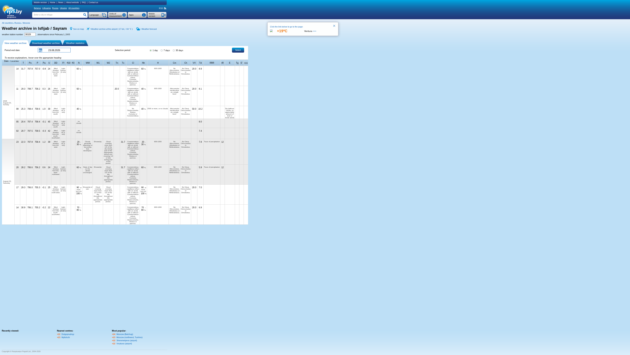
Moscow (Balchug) (124, 334)
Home (52, 2)
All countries (73, 8)
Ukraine (63, 8)
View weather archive (15, 43)
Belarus (37, 8)
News (60, 2)
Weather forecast (149, 29)
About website (72, 2)
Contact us (93, 2)
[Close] (334, 26)
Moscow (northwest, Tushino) (129, 337)
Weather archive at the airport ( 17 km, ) (112, 29)
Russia (55, 8)
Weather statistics (75, 43)
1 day (155, 50)
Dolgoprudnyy (68, 334)
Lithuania (46, 8)
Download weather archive (46, 43)
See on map (78, 29)
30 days (179, 50)
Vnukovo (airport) (124, 344)
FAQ (84, 2)
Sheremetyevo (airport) (126, 340)
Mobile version (40, 2)
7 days (166, 50)
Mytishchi (66, 337)
